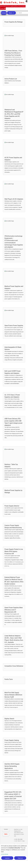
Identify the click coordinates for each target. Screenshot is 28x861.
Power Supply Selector (12, 506)
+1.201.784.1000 (18, 839)
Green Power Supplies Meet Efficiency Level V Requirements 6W (14, 610)
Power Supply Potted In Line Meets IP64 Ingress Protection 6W (14, 551)
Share (10, 13)
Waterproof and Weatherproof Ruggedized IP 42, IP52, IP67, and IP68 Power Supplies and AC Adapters (14, 114)
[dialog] (14, 852)
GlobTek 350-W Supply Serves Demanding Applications (12, 766)
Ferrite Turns (9, 679)
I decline (7, 858)
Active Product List (11, 79)
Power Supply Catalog (12, 740)
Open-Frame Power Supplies (14, 325)
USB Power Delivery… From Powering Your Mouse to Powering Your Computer (13, 53)
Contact (6, 829)
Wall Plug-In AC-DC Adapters (14, 199)
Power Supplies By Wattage (14, 22)
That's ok (20, 858)
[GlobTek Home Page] (12, 3)
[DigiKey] (6, 834)
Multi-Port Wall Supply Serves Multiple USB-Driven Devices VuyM (13, 695)
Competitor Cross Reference (14, 666)
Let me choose (4, 854)
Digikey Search (9, 718)
